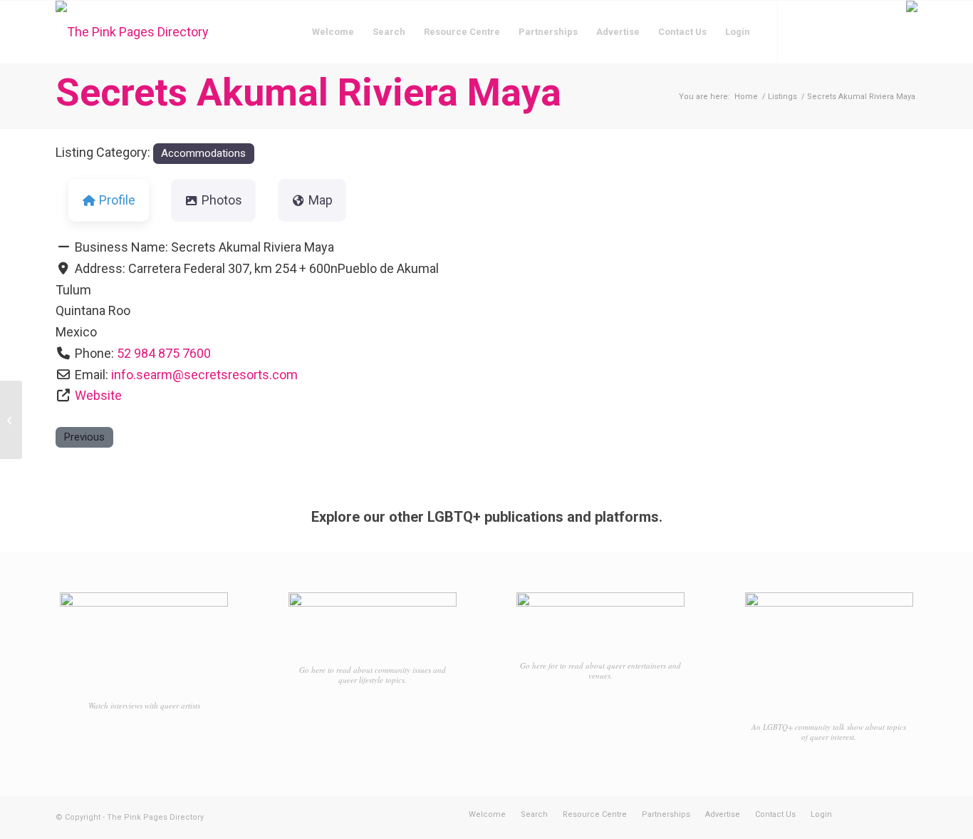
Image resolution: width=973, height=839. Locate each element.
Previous (84, 437)
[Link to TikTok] (842, 31)
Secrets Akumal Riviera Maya (308, 92)
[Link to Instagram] (821, 31)
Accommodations (203, 153)
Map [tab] (320, 199)
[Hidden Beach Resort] (11, 420)
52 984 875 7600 (164, 353)
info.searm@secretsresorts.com (204, 374)
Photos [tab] (222, 199)
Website (98, 395)
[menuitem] (333, 32)
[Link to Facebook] (800, 31)
